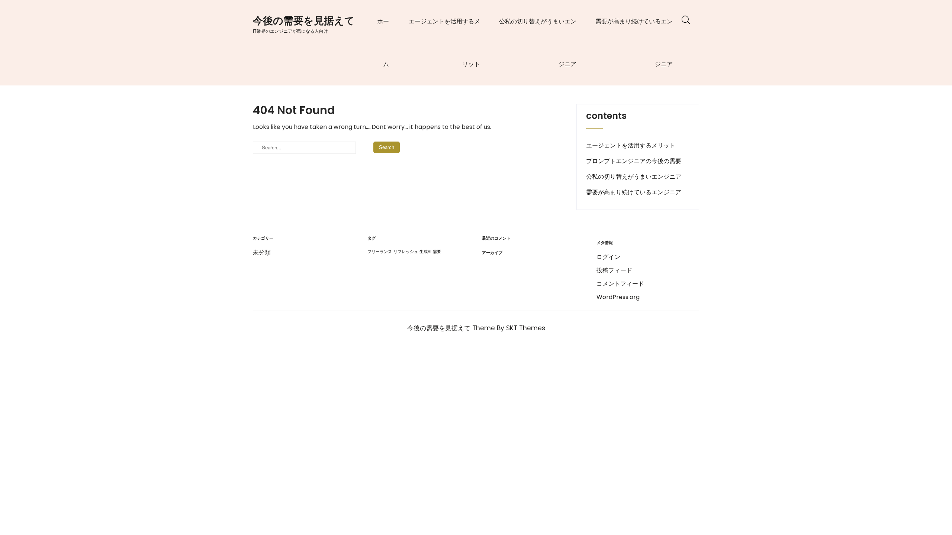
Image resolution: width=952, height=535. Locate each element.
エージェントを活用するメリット (444, 42)
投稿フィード (614, 270)
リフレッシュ (405, 251)
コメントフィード (620, 283)
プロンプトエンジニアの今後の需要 (633, 161)
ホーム (383, 42)
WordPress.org (618, 297)
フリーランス (379, 251)
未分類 (262, 252)
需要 (437, 251)
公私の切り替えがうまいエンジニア (537, 42)
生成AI (425, 251)
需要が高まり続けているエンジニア (634, 42)
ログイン (608, 257)
